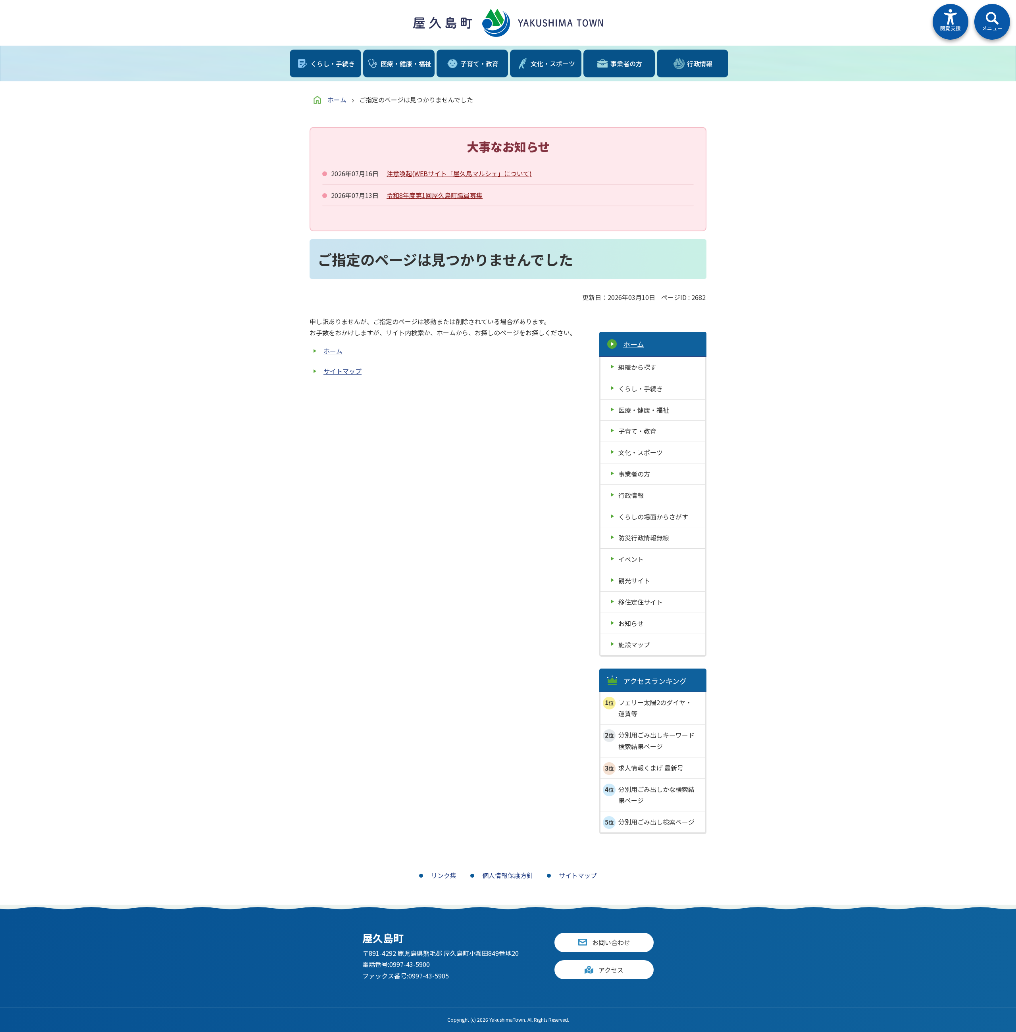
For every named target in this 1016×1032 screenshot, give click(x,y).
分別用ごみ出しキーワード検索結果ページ (656, 740)
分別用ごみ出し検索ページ (656, 821)
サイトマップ (342, 371)
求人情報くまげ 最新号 (650, 768)
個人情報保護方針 (507, 875)
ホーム (336, 99)
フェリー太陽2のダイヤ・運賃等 (655, 708)
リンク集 (443, 875)
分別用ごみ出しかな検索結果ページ (656, 794)
